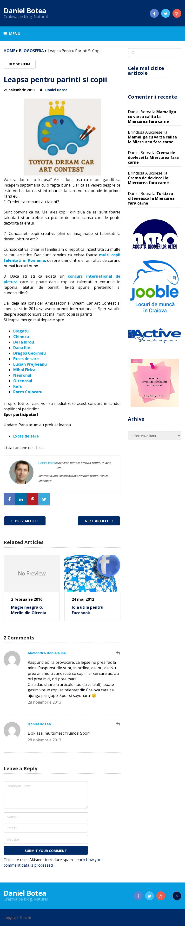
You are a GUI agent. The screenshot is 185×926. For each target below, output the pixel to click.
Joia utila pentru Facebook (87, 610)
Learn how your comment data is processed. (53, 862)
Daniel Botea (25, 10)
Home (9, 50)
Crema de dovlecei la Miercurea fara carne (153, 157)
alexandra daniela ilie (47, 653)
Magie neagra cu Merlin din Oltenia (28, 610)
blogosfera (31, 50)
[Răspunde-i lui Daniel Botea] (118, 724)
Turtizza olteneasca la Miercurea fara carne (151, 198)
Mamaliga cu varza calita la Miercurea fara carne (152, 116)
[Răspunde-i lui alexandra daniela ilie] (118, 653)
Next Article (97, 521)
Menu (14, 33)
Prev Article (26, 521)
